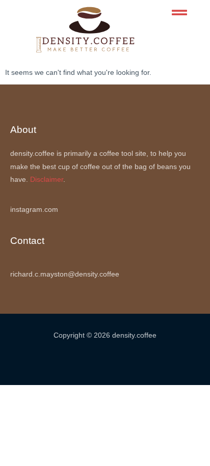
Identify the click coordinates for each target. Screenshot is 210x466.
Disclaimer (46, 179)
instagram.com (34, 209)
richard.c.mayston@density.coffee (64, 274)
